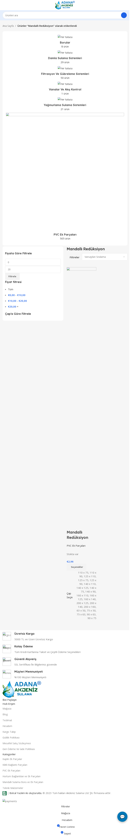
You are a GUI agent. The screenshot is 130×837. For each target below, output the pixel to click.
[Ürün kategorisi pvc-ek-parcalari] (65, 177)
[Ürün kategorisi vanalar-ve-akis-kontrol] (65, 89)
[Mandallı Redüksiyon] (81, 394)
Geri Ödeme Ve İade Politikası (19, 749)
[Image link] (22, 689)
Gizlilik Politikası (11, 737)
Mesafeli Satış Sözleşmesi (17, 743)
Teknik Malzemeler (13, 788)
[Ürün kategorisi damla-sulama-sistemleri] (65, 58)
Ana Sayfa (8, 25)
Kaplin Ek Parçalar (12, 759)
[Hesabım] (126, 5)
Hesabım (7, 726)
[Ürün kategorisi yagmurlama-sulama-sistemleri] (65, 105)
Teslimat (7, 720)
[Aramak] (124, 15)
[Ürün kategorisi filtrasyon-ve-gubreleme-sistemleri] (65, 73)
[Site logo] (65, 4)
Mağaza (7, 708)
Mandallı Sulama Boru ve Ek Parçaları (23, 782)
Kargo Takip (9, 731)
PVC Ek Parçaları (76, 545)
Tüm (10, 289)
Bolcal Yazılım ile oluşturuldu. (25, 793)
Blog (5, 714)
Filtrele (12, 276)
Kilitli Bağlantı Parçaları (15, 764)
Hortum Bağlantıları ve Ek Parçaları (21, 776)
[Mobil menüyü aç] (4, 5)
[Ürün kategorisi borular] (65, 42)
